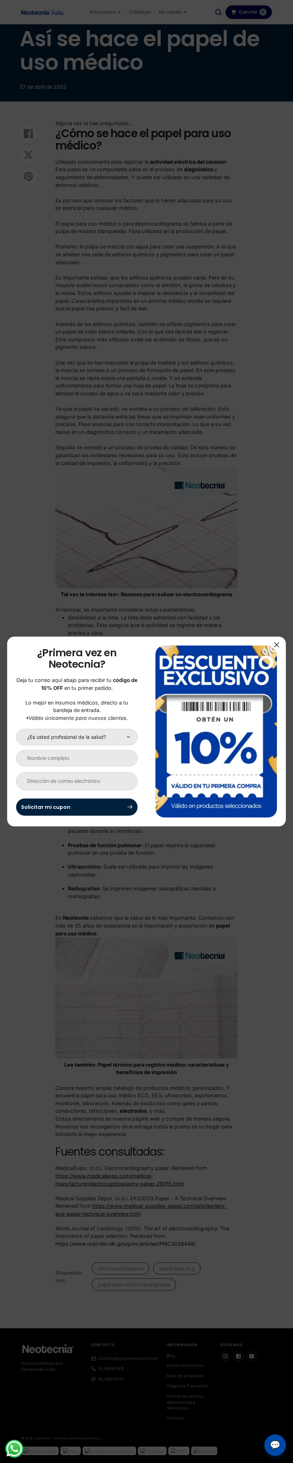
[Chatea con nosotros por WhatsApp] (14, 1449)
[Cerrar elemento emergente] (276, 644)
